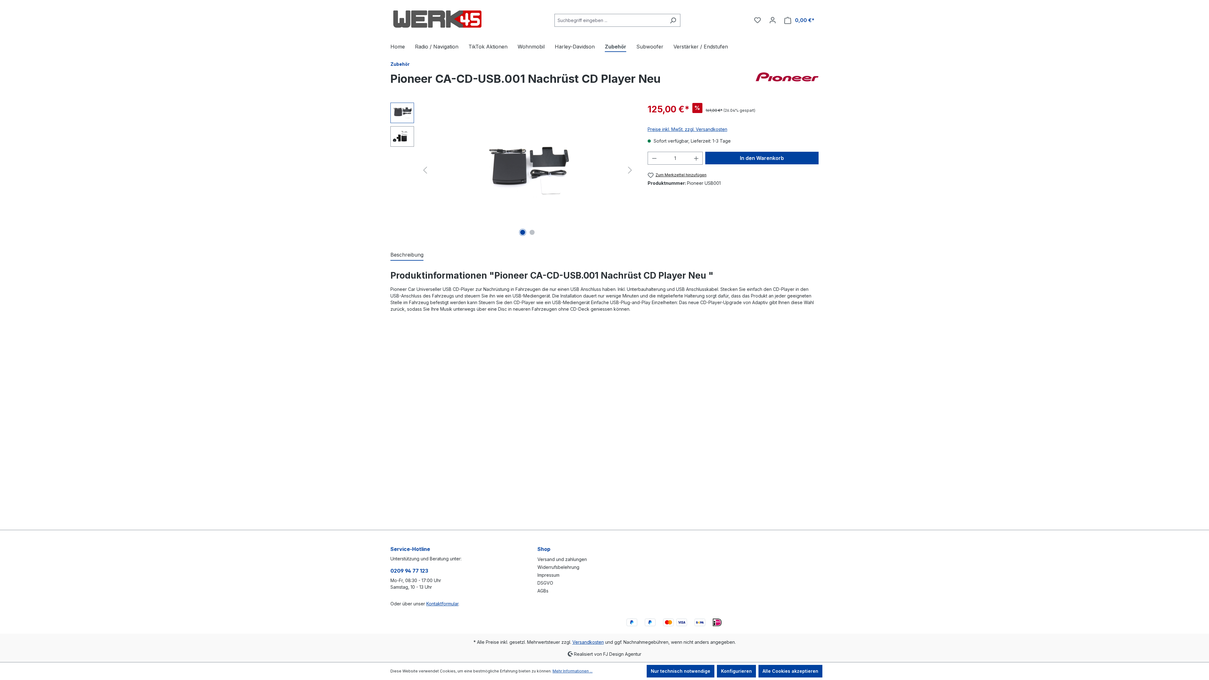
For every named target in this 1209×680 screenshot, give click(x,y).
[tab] (406, 255)
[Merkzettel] (757, 20)
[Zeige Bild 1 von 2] (522, 232)
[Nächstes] (630, 170)
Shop (543, 549)
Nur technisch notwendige (680, 671)
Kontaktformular (442, 603)
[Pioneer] (787, 81)
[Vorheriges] (425, 170)
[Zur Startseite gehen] (437, 19)
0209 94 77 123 (409, 571)
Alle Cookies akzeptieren (790, 671)
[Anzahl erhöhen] (696, 158)
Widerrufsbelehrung (558, 567)
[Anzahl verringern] (654, 158)
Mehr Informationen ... (573, 671)
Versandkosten (588, 642)
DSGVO (545, 583)
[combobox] (610, 20)
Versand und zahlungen (562, 559)
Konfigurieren (736, 671)
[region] (512, 170)
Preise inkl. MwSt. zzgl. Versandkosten (687, 129)
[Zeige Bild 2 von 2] (532, 232)
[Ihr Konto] (772, 20)
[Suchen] (673, 20)
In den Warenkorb (762, 158)
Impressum (548, 575)
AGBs (542, 590)
